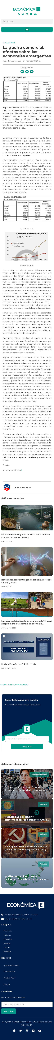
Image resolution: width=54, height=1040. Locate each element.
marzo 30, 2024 (11, 853)
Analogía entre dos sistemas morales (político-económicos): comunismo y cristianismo (26, 849)
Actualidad (9, 42)
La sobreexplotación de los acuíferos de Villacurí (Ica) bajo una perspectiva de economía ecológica (26, 624)
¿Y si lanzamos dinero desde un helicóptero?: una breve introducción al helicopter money (26, 879)
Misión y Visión (9, 978)
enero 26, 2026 (6, 587)
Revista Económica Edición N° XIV (18, 664)
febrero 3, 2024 (10, 883)
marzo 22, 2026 (6, 541)
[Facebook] (19, 14)
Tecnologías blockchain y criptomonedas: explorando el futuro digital (26, 820)
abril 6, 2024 (10, 824)
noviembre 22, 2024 (8, 668)
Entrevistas (8, 939)
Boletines (7, 952)
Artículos (7, 935)
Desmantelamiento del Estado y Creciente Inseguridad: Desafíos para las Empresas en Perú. (26, 790)
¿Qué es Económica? (11, 965)
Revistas (7, 943)
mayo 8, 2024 (10, 794)
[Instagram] (27, 14)
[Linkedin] (31, 14)
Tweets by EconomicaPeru (14, 684)
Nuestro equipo (9, 972)
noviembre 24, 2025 (8, 628)
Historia (7, 984)
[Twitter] (23, 14)
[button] (27, 29)
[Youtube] (35, 14)
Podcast (7, 947)
